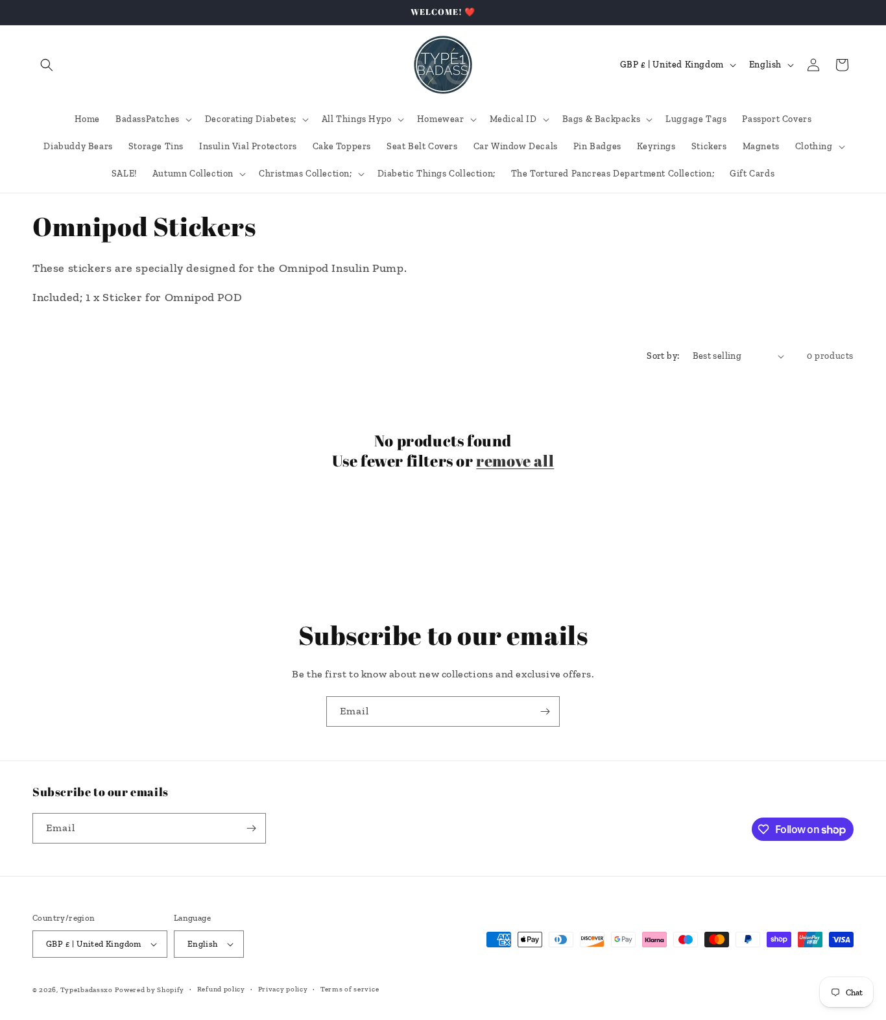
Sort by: (663, 355)
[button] (46, 65)
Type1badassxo (86, 990)
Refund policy (221, 989)
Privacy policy (283, 989)
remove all (515, 461)
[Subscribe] (545, 711)
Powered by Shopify (149, 990)
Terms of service (349, 989)
